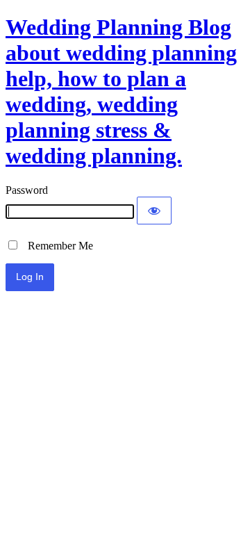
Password (27, 190)
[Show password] (154, 210)
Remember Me (56, 246)
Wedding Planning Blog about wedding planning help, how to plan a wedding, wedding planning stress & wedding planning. (121, 91)
